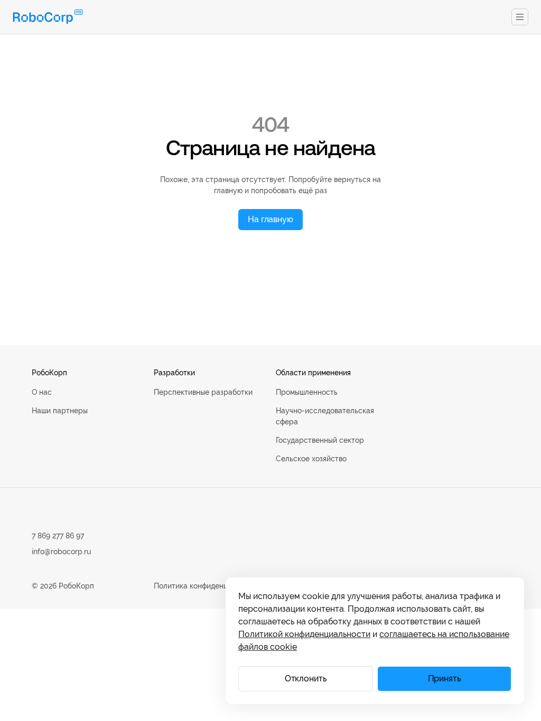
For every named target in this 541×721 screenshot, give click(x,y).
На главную (270, 219)
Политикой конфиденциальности (304, 634)
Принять (444, 678)
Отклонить (306, 678)
